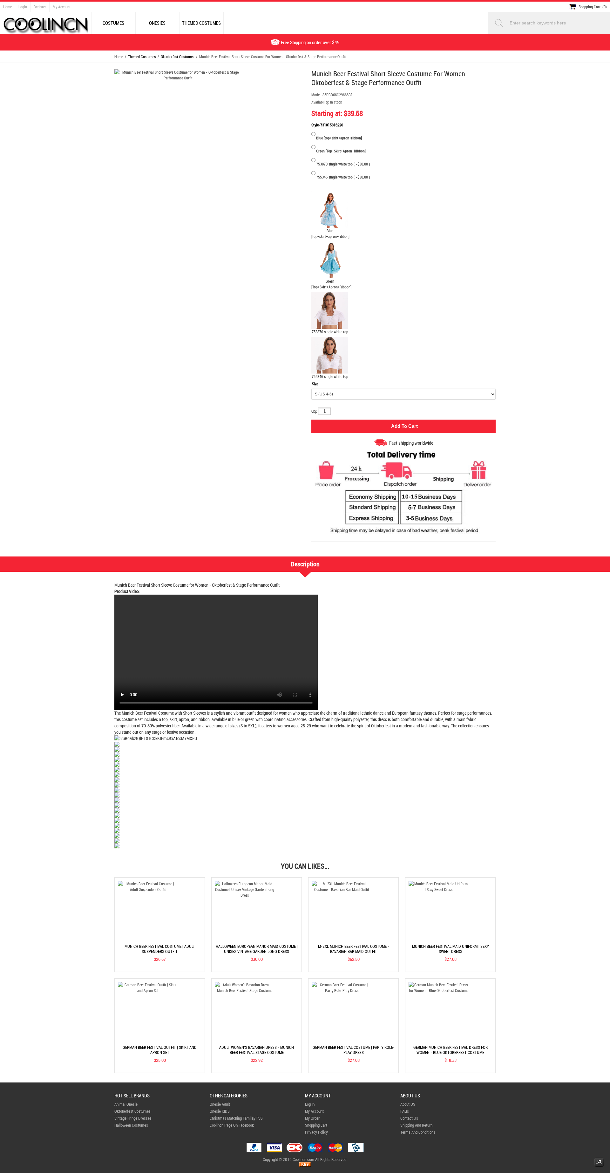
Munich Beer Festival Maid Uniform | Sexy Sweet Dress (450, 948)
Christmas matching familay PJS (236, 1118)
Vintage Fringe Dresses (133, 1118)
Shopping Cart (316, 1125)
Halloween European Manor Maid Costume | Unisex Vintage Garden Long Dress (257, 948)
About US (407, 1104)
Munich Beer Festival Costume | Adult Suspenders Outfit (160, 948)
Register (40, 6)
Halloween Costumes (131, 1125)
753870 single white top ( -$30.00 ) (343, 163)
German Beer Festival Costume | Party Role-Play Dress (354, 1049)
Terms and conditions (417, 1132)
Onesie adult (220, 1104)
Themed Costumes (142, 56)
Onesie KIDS (220, 1111)
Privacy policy (316, 1132)
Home (7, 6)
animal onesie (126, 1104)
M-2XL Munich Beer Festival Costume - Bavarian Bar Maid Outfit (353, 948)
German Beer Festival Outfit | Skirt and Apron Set (160, 1049)
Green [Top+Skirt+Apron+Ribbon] (341, 150)
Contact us (409, 1118)
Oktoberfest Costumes (177, 56)
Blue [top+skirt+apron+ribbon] (339, 137)
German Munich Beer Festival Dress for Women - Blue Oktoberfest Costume (450, 1049)
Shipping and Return (416, 1125)
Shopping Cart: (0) (593, 6)
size (315, 384)
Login (22, 6)
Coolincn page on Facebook (232, 1125)
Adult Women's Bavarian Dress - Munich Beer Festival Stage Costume (256, 1049)
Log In (310, 1104)
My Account (62, 6)
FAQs (404, 1111)
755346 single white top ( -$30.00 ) (343, 176)
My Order (312, 1118)
